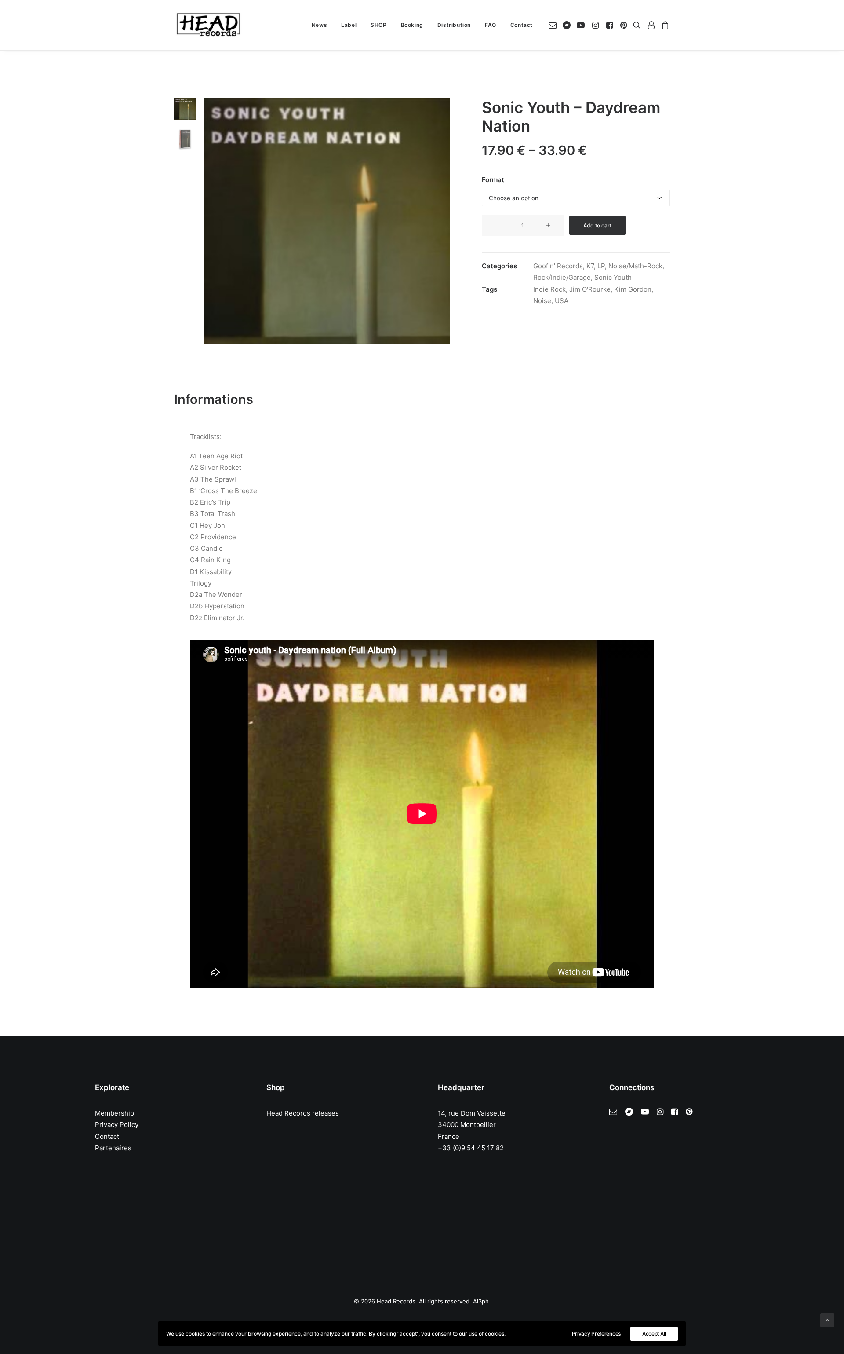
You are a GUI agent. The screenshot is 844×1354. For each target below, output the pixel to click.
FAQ (490, 25)
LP (601, 266)
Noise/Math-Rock (635, 266)
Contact (521, 25)
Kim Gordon (632, 289)
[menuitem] (319, 25)
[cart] (664, 25)
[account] (651, 25)
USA (561, 300)
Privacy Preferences (596, 1333)
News (319, 25)
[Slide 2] (185, 139)
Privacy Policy (116, 1124)
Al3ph (481, 1301)
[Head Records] (208, 25)
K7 (590, 266)
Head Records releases (302, 1113)
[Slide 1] (185, 109)
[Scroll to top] (827, 1319)
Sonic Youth (613, 277)
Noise (542, 300)
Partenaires (113, 1148)
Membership (114, 1113)
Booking (412, 25)
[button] (554, 25)
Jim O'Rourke (590, 289)
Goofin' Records (558, 266)
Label (349, 25)
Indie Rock (549, 289)
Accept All (654, 1333)
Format (493, 180)
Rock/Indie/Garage (562, 277)
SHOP (378, 25)
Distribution (454, 25)
